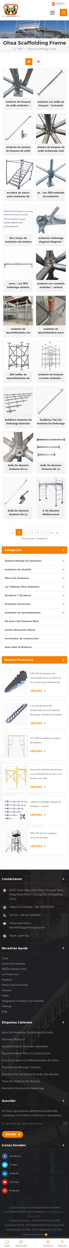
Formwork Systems (18, 1230)
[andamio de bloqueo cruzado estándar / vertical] (51, 356)
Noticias (6, 990)
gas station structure (46, 1221)
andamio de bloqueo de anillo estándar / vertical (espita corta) (18, 104)
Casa (19, 49)
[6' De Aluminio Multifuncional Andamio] (51, 492)
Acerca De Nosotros (13, 963)
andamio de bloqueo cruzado (21, 1067)
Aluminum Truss (14, 1225)
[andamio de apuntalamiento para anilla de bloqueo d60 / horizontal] (51, 311)
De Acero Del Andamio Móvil (21, 621)
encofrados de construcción (22, 638)
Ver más (36, 691)
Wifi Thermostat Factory (47, 1230)
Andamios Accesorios (18, 604)
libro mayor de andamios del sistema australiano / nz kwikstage (18, 240)
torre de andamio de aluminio (21, 1081)
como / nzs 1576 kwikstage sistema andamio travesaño (18, 285)
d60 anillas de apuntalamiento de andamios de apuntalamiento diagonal (18, 376)
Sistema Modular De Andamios (23, 561)
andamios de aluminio (18, 569)
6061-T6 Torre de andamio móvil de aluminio (43, 835)
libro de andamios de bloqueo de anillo (27, 1032)
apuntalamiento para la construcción (26, 1053)
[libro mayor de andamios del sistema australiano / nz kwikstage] (18, 220)
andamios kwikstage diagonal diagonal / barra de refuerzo (50, 240)
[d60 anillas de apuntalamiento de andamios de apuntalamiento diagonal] (18, 356)
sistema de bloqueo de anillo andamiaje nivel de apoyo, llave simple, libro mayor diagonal (51, 149)
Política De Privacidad (15, 985)
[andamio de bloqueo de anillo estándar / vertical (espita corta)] (18, 83)
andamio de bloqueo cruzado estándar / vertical (50, 376)
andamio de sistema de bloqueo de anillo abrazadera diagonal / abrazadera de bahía (18, 149)
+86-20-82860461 (30, 915)
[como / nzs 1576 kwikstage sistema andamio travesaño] (18, 265)
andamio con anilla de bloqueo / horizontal (50, 104)
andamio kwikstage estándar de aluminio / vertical (45, 804)
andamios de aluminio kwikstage (23, 1088)
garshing (23, 935)
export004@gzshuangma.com (27, 927)
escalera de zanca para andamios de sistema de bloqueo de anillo (18, 195)
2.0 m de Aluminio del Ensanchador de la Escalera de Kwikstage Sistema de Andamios (46, 710)
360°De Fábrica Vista (14, 969)
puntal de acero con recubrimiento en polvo (30, 1060)
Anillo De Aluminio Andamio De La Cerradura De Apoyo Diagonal (18, 513)
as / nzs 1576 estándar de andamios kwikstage (50, 195)
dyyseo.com (34, 1216)
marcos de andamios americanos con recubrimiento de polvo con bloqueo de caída (46, 774)
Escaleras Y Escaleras (18, 595)
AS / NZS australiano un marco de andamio (45, 740)
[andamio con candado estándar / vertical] (51, 265)
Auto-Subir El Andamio (18, 647)
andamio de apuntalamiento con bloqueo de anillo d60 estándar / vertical (18, 331)
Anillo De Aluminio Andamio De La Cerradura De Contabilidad (50, 467)
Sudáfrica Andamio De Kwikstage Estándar (18, 422)
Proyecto (7, 979)
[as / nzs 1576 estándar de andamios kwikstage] (51, 174)
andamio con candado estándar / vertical (51, 285)
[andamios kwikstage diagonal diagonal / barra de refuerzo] (51, 220)
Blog (4, 1011)
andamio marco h (13, 1039)
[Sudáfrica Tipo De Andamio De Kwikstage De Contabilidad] (51, 401)
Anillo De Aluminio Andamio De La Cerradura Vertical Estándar (18, 467)
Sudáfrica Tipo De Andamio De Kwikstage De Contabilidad (51, 422)
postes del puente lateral (20, 630)
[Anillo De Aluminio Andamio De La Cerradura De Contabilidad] (51, 447)
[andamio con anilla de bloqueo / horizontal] (51, 83)
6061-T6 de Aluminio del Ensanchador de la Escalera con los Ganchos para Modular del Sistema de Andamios (45, 678)
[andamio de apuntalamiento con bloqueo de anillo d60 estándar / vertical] (18, 311)
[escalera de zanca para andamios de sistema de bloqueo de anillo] (18, 174)
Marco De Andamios (17, 578)
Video (5, 995)
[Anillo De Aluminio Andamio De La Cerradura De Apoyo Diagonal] (18, 492)
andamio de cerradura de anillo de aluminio (30, 1074)
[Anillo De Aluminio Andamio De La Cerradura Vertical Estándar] (18, 447)
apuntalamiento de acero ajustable (25, 1046)
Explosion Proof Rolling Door (45, 1225)
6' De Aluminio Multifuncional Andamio (51, 513)
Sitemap (7, 1006)
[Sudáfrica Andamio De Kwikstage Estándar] (18, 401)
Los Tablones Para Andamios (22, 587)
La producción (10, 974)
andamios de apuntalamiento (22, 612)
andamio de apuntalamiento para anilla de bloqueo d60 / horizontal (51, 331)
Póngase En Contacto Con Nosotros (23, 1001)
